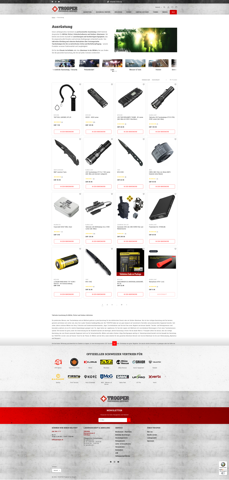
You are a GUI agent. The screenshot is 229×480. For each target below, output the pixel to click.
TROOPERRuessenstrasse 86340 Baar (89, 433)
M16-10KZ (89, 282)
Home (53, 17)
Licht (112, 70)
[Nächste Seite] (127, 305)
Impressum (150, 441)
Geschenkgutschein (121, 438)
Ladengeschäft (151, 438)
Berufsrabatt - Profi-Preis (123, 432)
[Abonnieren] (129, 420)
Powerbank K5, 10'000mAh (157, 227)
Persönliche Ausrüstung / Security (64, 70)
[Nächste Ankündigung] (139, 1)
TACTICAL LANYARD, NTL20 (62, 117)
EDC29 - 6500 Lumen (92, 117)
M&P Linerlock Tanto (60, 172)
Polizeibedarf (89, 70)
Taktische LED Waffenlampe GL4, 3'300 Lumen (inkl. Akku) (98, 228)
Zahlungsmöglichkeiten (122, 456)
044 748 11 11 (56, 431)
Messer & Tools (135, 70)
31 (121, 304)
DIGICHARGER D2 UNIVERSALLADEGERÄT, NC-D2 (130, 282)
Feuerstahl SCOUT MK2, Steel (63, 227)
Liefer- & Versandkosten (123, 444)
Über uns (150, 432)
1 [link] (102, 305)
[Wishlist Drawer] (172, 7)
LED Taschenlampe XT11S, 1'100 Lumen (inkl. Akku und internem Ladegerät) (98, 173)
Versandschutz (120, 447)
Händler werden (152, 435)
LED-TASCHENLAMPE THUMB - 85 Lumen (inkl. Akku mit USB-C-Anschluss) (130, 118)
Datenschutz (119, 450)
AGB (116, 453)
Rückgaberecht (120, 441)
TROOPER (60, 477)
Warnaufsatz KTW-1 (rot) (156, 282)
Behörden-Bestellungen (122, 435)
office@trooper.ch (57, 440)
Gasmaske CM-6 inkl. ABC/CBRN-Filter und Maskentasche (130, 228)
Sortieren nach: (146, 80)
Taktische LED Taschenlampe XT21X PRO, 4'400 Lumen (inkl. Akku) (162, 118)
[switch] (223, 473)
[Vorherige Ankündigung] (90, 1)
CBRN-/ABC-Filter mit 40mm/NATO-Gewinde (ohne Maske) (160, 173)
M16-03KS (120, 172)
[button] (164, 7)
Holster (158, 70)
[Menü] (226, 462)
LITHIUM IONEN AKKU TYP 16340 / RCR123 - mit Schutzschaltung (65, 282)
